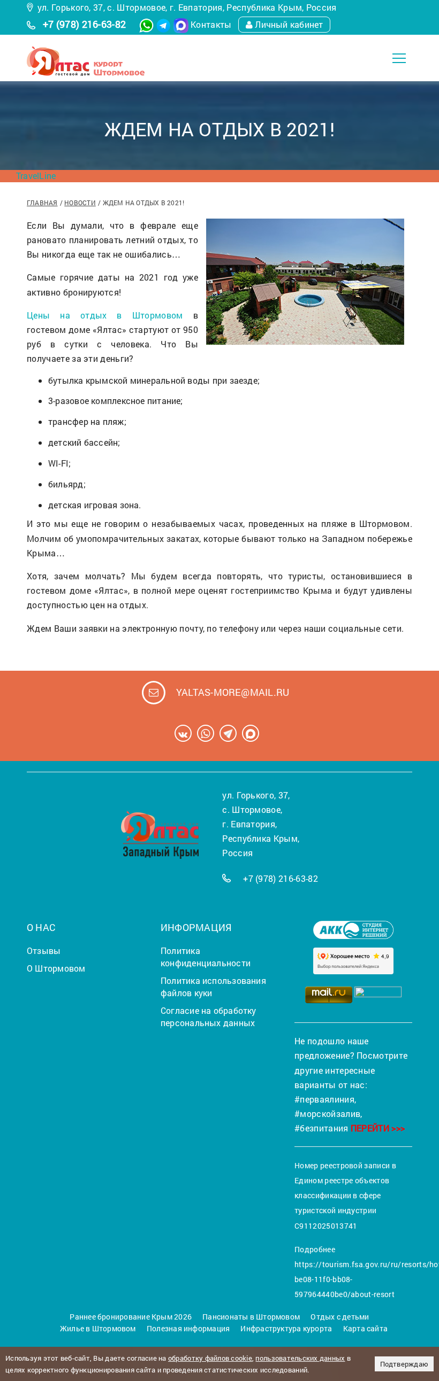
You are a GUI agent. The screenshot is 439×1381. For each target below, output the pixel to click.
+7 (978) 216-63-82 (84, 24)
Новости (80, 202)
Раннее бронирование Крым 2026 (131, 1317)
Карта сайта (365, 1328)
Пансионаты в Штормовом (251, 1317)
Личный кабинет (289, 24)
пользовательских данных (300, 1358)
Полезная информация (188, 1328)
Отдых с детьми (340, 1317)
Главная (42, 202)
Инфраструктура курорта (286, 1328)
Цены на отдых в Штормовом (105, 315)
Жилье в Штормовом (98, 1328)
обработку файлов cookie (210, 1358)
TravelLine (36, 175)
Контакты (211, 24)
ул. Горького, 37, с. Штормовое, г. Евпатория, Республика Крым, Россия (187, 7)
